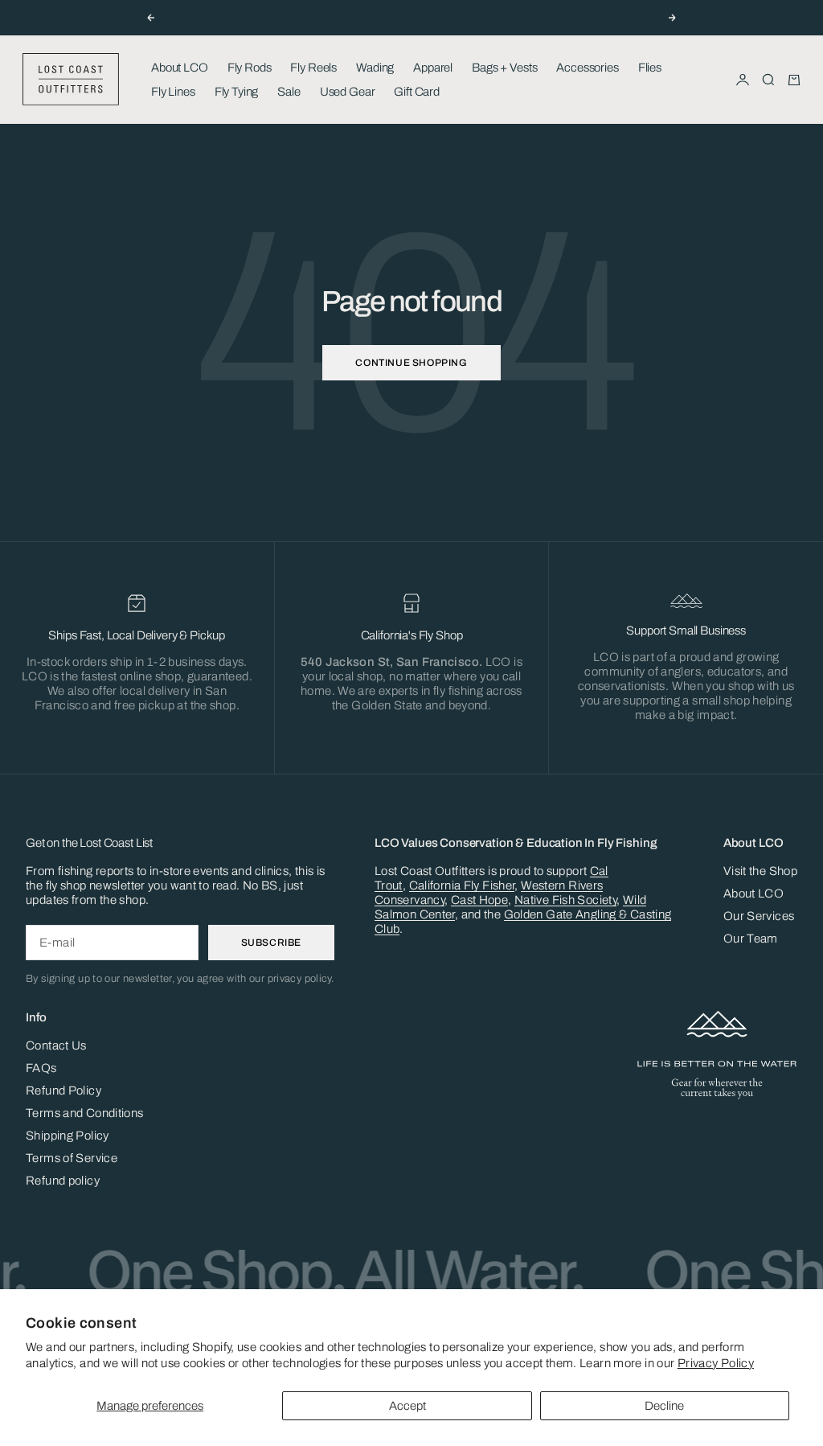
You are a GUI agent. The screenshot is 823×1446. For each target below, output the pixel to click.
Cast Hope (479, 899)
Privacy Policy (716, 1363)
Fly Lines (173, 91)
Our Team (750, 938)
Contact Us (56, 1045)
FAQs (41, 1068)
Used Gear (347, 91)
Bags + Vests (504, 67)
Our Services (759, 916)
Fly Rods (249, 67)
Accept (407, 1405)
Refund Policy (63, 1090)
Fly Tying (237, 91)
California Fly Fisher (462, 885)
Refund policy (63, 1180)
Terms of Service (71, 1158)
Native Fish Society (565, 899)
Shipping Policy (67, 1135)
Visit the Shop (760, 871)
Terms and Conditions (85, 1113)
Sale (288, 91)
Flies (649, 67)
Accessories (587, 67)
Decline (664, 1405)
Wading (375, 67)
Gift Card (417, 91)
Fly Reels (313, 67)
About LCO (179, 67)
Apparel (432, 67)
